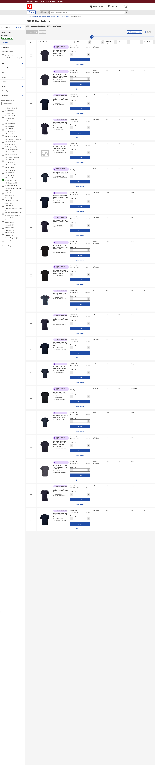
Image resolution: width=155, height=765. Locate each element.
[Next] (153, 32)
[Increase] (88, 54)
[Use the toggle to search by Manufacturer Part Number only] (48, 12)
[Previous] (145, 32)
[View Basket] (126, 6)
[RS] (29, 6)
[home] (27, 16)
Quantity (73, 52)
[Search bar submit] (126, 12)
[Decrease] (71, 54)
